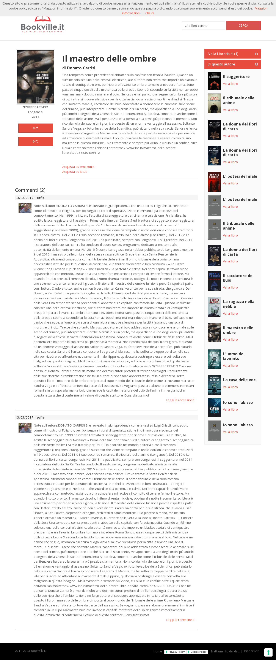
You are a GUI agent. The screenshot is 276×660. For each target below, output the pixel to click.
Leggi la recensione (180, 400)
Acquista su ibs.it (74, 171)
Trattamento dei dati (224, 651)
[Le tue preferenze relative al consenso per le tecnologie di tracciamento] (268, 652)
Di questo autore (221, 64)
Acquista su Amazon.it (78, 166)
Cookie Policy (198, 651)
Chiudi (149, 13)
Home (157, 651)
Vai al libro (230, 83)
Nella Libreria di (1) (223, 53)
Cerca (243, 25)
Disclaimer (251, 651)
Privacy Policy (177, 651)
